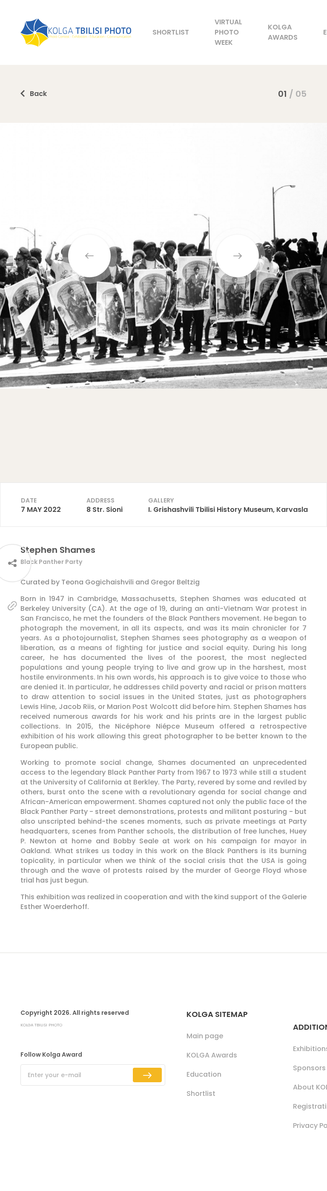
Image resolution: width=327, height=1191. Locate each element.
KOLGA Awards (283, 32)
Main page (204, 1036)
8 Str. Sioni (104, 509)
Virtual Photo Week (228, 32)
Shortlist (170, 32)
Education (203, 1074)
